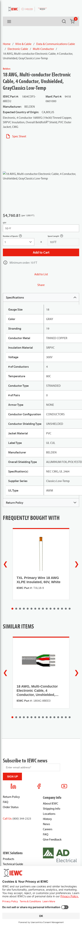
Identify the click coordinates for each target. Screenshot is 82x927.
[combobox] (18, 242)
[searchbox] (18, 242)
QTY (4, 223)
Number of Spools (14, 236)
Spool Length (57, 236)
